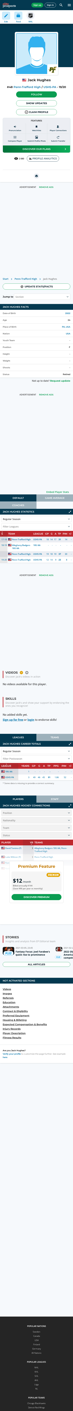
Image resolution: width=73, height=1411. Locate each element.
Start (5, 278)
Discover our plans (37, 149)
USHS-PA (49, 87)
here (5, 1057)
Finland (36, 1344)
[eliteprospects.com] (9, 5)
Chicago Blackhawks (36, 1403)
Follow (36, 94)
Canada (36, 1336)
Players (18, 799)
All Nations (36, 1352)
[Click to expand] (70, 806)
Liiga (36, 1384)
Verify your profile (12, 1054)
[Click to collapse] (70, 512)
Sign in (50, 5)
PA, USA (66, 327)
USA (68, 333)
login (31, 720)
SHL (36, 1376)
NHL (36, 1367)
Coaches (18, 505)
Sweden (36, 1331)
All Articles (36, 964)
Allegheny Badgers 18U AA (21, 547)
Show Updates (36, 103)
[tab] (18, 498)
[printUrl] (36, 176)
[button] (36, 94)
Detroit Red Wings (36, 1407)
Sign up (37, 5)
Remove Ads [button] (46, 187)
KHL (36, 1371)
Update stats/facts (39, 286)
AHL (36, 1380)
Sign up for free (13, 720)
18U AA (36, 545)
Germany (36, 1348)
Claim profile (38, 112)
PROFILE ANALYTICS (44, 158)
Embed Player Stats (57, 492)
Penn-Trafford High (27, 87)
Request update (60, 380)
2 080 (21, 158)
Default (18, 497)
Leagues (18, 737)
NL (36, 1388)
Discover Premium (36, 897)
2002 (67, 313)
